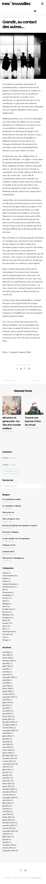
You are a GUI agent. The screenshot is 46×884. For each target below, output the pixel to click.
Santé (4, 620)
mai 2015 (5, 842)
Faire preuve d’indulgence (13, 558)
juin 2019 (5, 705)
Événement (6, 592)
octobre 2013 (7, 848)
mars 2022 (6, 655)
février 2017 (6, 783)
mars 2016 (6, 814)
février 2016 (6, 817)
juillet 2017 (6, 769)
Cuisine (5, 578)
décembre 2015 (8, 822)
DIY (3, 589)
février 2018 (6, 750)
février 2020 (6, 688)
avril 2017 (6, 778)
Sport (4, 626)
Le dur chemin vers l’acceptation (16, 538)
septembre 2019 (8, 697)
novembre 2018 (8, 725)
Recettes (5, 612)
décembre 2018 (8, 722)
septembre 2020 (8, 677)
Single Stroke (36, 878)
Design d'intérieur (9, 584)
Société (5, 17)
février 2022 (6, 658)
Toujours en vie (8, 545)
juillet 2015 (6, 836)
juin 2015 (5, 839)
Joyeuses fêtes (8, 551)
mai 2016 (5, 808)
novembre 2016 (8, 792)
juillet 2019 (6, 702)
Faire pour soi (8, 512)
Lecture (5, 598)
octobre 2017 (7, 761)
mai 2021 (5, 669)
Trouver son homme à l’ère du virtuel (33, 421)
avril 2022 (6, 652)
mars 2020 (6, 686)
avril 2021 (6, 672)
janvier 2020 (6, 691)
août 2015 (6, 834)
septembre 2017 (8, 764)
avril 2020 (6, 683)
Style (4, 629)
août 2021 (6, 663)
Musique (5, 603)
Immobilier (6, 595)
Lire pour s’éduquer (10, 532)
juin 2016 (5, 806)
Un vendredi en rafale (11, 499)
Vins (4, 637)
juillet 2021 (6, 666)
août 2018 (6, 733)
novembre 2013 (8, 845)
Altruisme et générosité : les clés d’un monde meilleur (11, 423)
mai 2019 (5, 708)
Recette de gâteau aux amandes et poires (19, 525)
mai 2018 (5, 741)
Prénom (5, 458)
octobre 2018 (7, 727)
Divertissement (8, 587)
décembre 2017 (8, 755)
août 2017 (6, 766)
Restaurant (6, 617)
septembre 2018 (8, 730)
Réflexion (6, 615)
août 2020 (6, 680)
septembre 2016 (8, 797)
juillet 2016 (6, 803)
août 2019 (6, 699)
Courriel (5, 464)
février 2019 (6, 716)
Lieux (4, 601)
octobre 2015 (7, 828)
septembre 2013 (8, 850)
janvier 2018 (6, 753)
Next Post (37, 380)
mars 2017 (6, 780)
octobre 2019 (7, 694)
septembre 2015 (8, 831)
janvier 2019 (6, 719)
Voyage (5, 640)
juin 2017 (5, 772)
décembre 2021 (8, 660)
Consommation (8, 575)
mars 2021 (6, 674)
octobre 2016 (7, 794)
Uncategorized (8, 631)
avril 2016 (6, 811)
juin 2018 (5, 739)
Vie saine (5, 634)
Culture (5, 581)
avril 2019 (6, 711)
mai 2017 (5, 775)
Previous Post (11, 380)
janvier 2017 (6, 786)
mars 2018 (6, 747)
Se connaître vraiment (11, 506)
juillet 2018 (6, 736)
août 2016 (6, 800)
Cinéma (5, 573)
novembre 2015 (8, 825)
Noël (4, 606)
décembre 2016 (8, 789)
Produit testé (7, 609)
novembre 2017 (8, 758)
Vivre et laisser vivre (11, 519)
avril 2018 (6, 744)
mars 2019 (6, 713)
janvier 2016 (6, 820)
